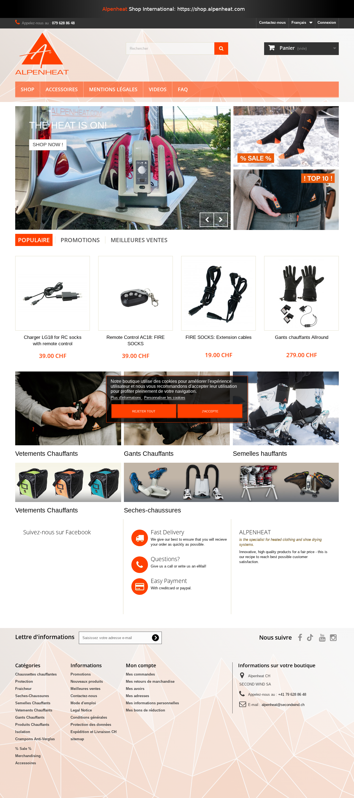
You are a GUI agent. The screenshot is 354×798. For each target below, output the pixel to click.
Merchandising (28, 756)
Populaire (34, 240)
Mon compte (141, 665)
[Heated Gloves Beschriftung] (123, 168)
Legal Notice (81, 710)
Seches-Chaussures (32, 696)
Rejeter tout (143, 411)
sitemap (77, 739)
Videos (157, 89)
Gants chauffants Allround (301, 337)
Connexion (326, 22)
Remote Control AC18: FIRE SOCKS (135, 340)
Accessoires (62, 89)
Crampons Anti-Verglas (35, 739)
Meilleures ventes (85, 689)
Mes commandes (140, 674)
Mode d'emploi (83, 703)
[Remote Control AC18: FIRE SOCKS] (135, 293)
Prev (207, 220)
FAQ (183, 89)
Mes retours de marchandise (150, 681)
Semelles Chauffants (32, 703)
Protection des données (91, 725)
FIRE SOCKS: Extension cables (219, 337)
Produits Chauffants (32, 725)
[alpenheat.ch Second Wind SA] (66, 54)
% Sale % (23, 749)
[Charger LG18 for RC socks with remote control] (52, 293)
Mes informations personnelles (152, 703)
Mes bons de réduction (145, 710)
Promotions (80, 240)
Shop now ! (48, 144)
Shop (27, 89)
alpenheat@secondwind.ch (283, 705)
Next (221, 220)
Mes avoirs (135, 689)
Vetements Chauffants (33, 710)
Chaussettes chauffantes (36, 674)
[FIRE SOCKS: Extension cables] (218, 293)
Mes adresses (137, 696)
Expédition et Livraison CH (93, 732)
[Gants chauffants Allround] (301, 293)
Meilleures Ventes (139, 240)
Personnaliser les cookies (164, 397)
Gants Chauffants (30, 717)
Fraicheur (23, 689)
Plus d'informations (126, 397)
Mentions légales (113, 89)
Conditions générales (89, 717)
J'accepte (210, 411)
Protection (24, 681)
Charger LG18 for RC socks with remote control (53, 340)
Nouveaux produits (87, 681)
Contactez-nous (272, 22)
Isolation (22, 732)
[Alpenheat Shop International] (177, 9)
